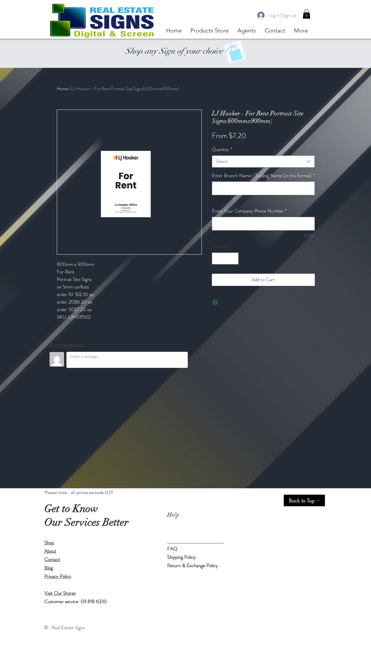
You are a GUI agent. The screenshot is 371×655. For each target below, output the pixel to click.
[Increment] (233, 258)
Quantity (222, 149)
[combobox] (263, 161)
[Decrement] (217, 258)
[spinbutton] (225, 258)
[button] (306, 14)
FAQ (172, 548)
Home (62, 88)
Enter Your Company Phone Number (249, 211)
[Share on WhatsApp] (215, 302)
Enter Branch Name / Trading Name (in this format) (263, 175)
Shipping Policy (181, 557)
